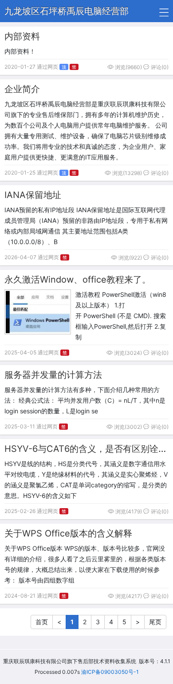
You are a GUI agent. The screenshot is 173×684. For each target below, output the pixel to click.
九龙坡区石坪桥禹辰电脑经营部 (66, 11)
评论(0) (159, 67)
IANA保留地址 (32, 195)
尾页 (155, 622)
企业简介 (22, 89)
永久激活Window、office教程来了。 (77, 279)
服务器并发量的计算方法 (53, 374)
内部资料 (22, 36)
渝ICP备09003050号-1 (110, 671)
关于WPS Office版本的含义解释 (68, 533)
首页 (41, 622)
